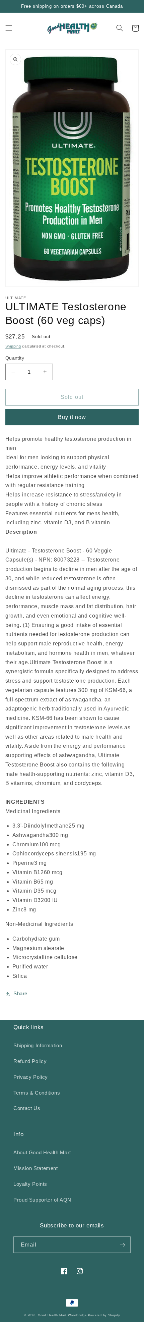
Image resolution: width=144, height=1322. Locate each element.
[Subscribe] (122, 1244)
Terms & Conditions (36, 1093)
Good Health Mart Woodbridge (62, 1315)
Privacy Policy (30, 1077)
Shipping (13, 346)
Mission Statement (35, 1168)
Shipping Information (37, 1045)
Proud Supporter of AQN (42, 1200)
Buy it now (72, 417)
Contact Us (26, 1108)
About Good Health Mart (42, 1152)
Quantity (14, 358)
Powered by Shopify (104, 1315)
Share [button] (20, 993)
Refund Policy (30, 1061)
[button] (8, 28)
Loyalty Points (30, 1184)
